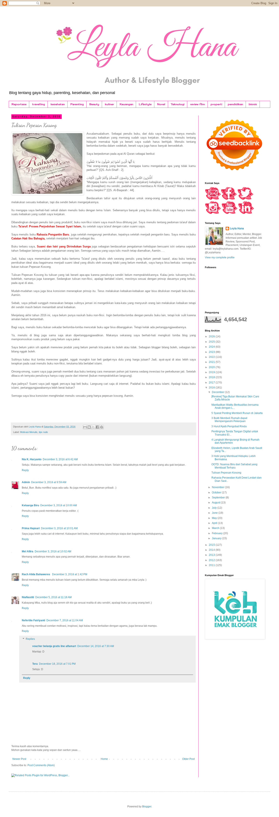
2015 (212, 544)
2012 (212, 560)
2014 (212, 549)
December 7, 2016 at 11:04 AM (64, 620)
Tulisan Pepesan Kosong (226, 472)
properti (216, 104)
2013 (212, 554)
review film (197, 104)
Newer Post (19, 758)
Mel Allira (27, 551)
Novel (161, 104)
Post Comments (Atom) (41, 765)
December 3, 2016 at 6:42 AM (60, 459)
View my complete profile (220, 257)
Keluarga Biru (30, 505)
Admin (26, 482)
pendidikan (235, 104)
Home (104, 758)
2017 (212, 382)
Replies (30, 638)
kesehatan (58, 104)
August (216, 502)
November (218, 487)
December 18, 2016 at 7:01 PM (57, 663)
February (217, 533)
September (219, 497)
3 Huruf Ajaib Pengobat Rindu (229, 426)
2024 (212, 346)
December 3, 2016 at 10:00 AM (58, 505)
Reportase (19, 104)
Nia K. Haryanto (31, 459)
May (215, 518)
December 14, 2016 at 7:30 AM (95, 646)
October (217, 492)
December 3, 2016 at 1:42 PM (69, 574)
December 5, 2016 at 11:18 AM (53, 597)
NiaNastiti (28, 597)
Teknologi (177, 104)
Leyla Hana (237, 228)
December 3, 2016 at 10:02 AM (53, 551)
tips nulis (43, 432)
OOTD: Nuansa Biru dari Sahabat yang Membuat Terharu (234, 466)
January (217, 538)
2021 (212, 362)
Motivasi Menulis (28, 432)
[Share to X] (93, 427)
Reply (25, 470)
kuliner (109, 104)
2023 (212, 352)
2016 (212, 387)
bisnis (253, 104)
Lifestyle (145, 104)
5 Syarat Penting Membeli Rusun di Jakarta (237, 413)
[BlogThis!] (89, 427)
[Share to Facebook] (97, 427)
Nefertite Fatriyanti (33, 620)
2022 (212, 357)
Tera (35, 663)
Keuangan (126, 104)
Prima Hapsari (31, 528)
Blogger (146, 806)
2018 (212, 377)
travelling (38, 104)
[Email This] (85, 427)
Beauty (94, 104)
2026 (212, 336)
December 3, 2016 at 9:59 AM (48, 482)
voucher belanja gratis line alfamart (54, 646)
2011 (212, 565)
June (215, 512)
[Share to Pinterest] (101, 427)
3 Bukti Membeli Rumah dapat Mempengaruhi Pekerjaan (229, 420)
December (218, 392)
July (214, 507)
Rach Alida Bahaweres (36, 574)
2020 (212, 367)
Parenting (77, 104)
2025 (212, 341)
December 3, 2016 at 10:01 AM (59, 528)
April (215, 523)
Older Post (188, 758)
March (216, 528)
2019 (212, 372)
